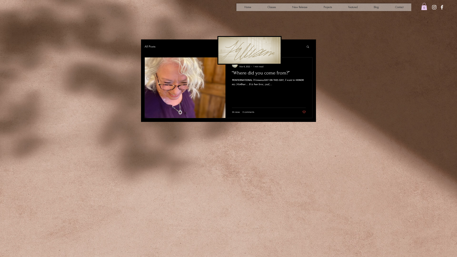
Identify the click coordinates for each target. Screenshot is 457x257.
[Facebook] (442, 7)
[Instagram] (434, 7)
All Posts (150, 46)
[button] (424, 6)
